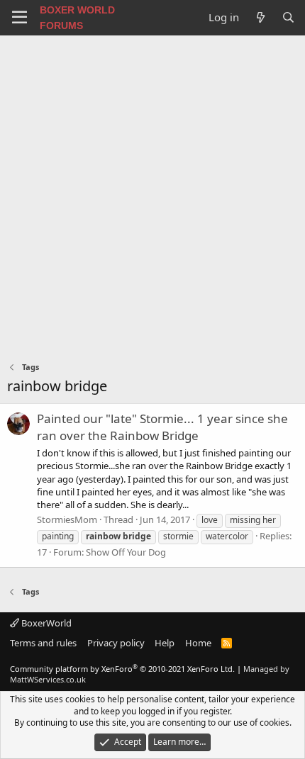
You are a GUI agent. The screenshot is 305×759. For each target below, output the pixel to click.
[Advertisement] (152, 195)
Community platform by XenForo (122, 668)
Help (164, 642)
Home (198, 642)
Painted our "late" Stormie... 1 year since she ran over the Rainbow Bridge (162, 427)
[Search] (288, 17)
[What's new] (260, 17)
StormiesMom (67, 519)
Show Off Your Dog (126, 552)
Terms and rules (43, 642)
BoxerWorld (45, 623)
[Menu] (19, 17)
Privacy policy (116, 642)
